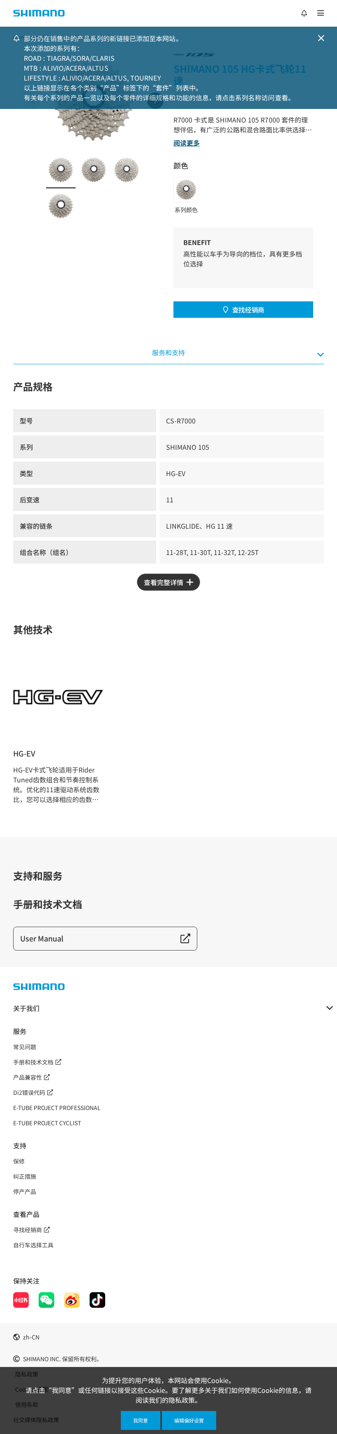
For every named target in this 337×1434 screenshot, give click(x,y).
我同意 (140, 1420)
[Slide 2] (93, 170)
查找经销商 (248, 310)
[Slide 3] (126, 170)
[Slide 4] (61, 206)
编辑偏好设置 (189, 1420)
